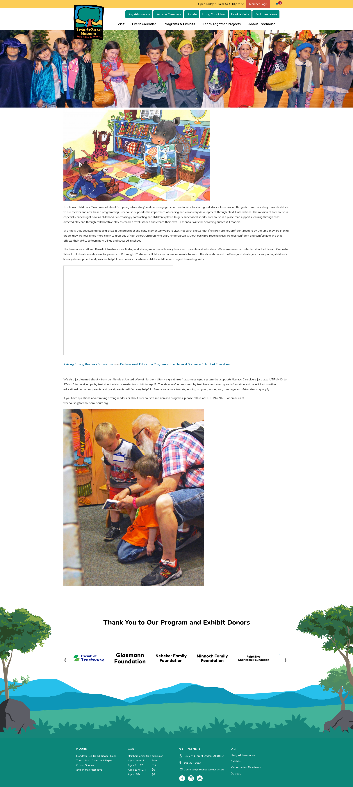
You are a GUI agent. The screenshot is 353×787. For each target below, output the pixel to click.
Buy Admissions (139, 14)
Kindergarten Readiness (246, 767)
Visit (122, 24)
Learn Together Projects (223, 24)
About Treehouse (263, 24)
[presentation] (65, 659)
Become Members (168, 14)
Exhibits (236, 761)
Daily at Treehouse (243, 755)
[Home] (89, 22)
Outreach (236, 774)
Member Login (258, 4)
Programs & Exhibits (181, 24)
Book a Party (240, 14)
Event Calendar (144, 24)
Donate (191, 14)
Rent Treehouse (266, 14)
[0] (276, 4)
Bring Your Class (214, 14)
